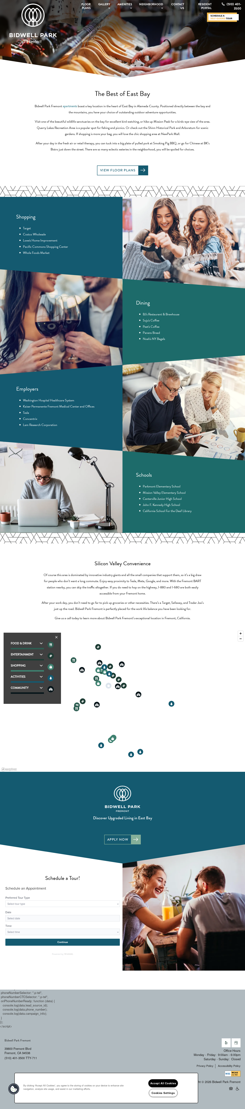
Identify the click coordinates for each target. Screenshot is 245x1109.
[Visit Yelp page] (226, 1042)
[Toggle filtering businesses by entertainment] (51, 656)
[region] (122, 700)
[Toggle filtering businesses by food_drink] (51, 645)
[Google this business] (236, 1042)
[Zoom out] (240, 638)
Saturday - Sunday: (217, 1059)
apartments (70, 106)
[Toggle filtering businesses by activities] (51, 678)
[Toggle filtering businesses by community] (51, 689)
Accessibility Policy (229, 1066)
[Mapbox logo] (9, 769)
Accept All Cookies (163, 1083)
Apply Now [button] (117, 839)
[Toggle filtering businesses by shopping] (51, 667)
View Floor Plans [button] (118, 170)
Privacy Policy (205, 1066)
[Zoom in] (240, 633)
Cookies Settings (163, 1093)
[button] (224, 17)
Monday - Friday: (205, 1054)
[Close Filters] (56, 637)
